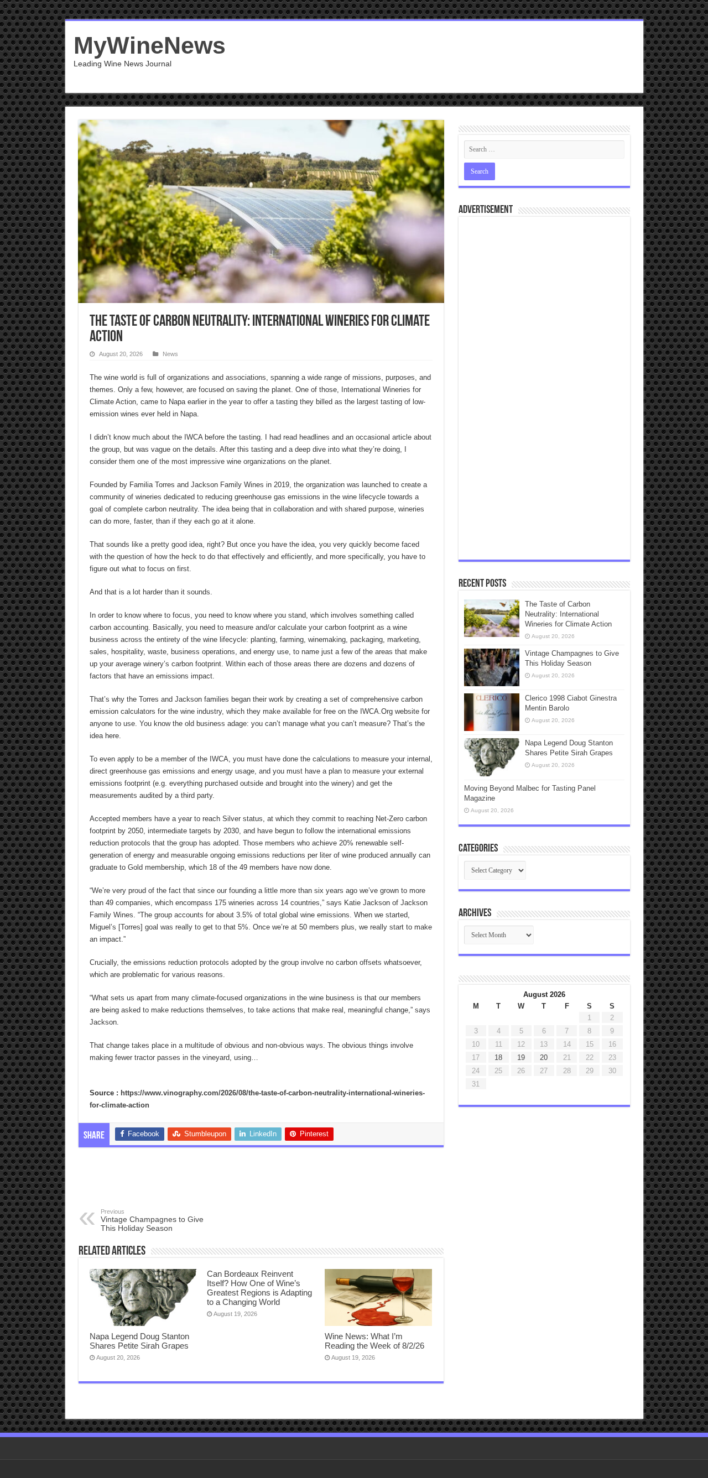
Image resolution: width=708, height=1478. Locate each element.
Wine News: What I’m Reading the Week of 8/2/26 (374, 1340)
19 (521, 1057)
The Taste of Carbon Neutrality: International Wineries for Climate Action (568, 614)
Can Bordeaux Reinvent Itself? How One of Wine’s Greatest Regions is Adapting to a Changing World (259, 1288)
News (170, 354)
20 (544, 1057)
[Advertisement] (433, 57)
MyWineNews (150, 45)
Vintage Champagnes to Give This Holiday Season (152, 1220)
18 (498, 1057)
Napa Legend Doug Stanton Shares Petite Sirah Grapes (139, 1340)
